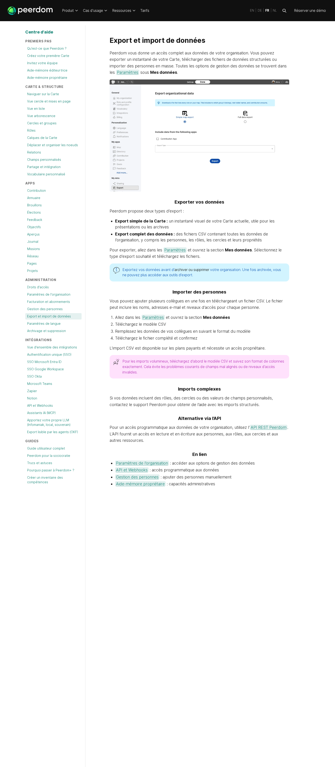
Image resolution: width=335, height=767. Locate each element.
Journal (32, 241)
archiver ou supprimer (191, 270)
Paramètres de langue (44, 323)
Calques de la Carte (42, 138)
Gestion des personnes (45, 309)
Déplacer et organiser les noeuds (52, 145)
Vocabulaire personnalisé (46, 174)
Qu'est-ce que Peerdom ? (47, 48)
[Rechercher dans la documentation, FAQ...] (284, 11)
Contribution (36, 190)
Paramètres (127, 72)
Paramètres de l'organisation (48, 294)
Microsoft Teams (39, 384)
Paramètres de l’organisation (142, 463)
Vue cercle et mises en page (49, 101)
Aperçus (33, 234)
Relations (34, 152)
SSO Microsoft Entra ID (44, 362)
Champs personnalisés (44, 159)
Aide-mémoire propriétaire (47, 77)
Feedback (34, 220)
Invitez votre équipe (42, 63)
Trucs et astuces (39, 463)
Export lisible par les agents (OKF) (52, 432)
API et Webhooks (40, 405)
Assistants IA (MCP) (41, 413)
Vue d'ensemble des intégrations (52, 347)
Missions (33, 249)
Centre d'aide (39, 32)
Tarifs (144, 10)
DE (260, 10)
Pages (32, 263)
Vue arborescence (41, 116)
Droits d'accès (38, 287)
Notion (32, 398)
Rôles (31, 130)
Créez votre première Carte (48, 56)
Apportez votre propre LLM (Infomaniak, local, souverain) (49, 422)
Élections (34, 212)
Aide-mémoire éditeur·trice (47, 70)
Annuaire (33, 198)
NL (275, 10)
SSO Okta (34, 376)
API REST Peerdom (268, 427)
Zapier (32, 391)
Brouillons (34, 205)
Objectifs (34, 227)
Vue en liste (36, 108)
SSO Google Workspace (45, 369)
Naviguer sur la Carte (43, 94)
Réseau (33, 256)
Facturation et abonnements (48, 302)
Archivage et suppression (46, 331)
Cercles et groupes (42, 123)
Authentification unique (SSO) (49, 354)
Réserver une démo (310, 10)
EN (252, 10)
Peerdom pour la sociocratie (48, 456)
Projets (32, 271)
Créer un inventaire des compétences (45, 480)
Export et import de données (49, 316)
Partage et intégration (44, 167)
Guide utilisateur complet (46, 448)
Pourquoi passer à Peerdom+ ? (50, 470)
